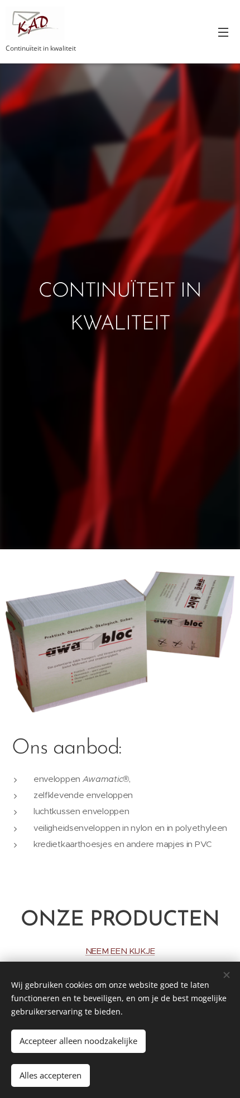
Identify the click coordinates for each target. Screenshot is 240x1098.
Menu (223, 32)
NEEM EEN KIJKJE (120, 951)
